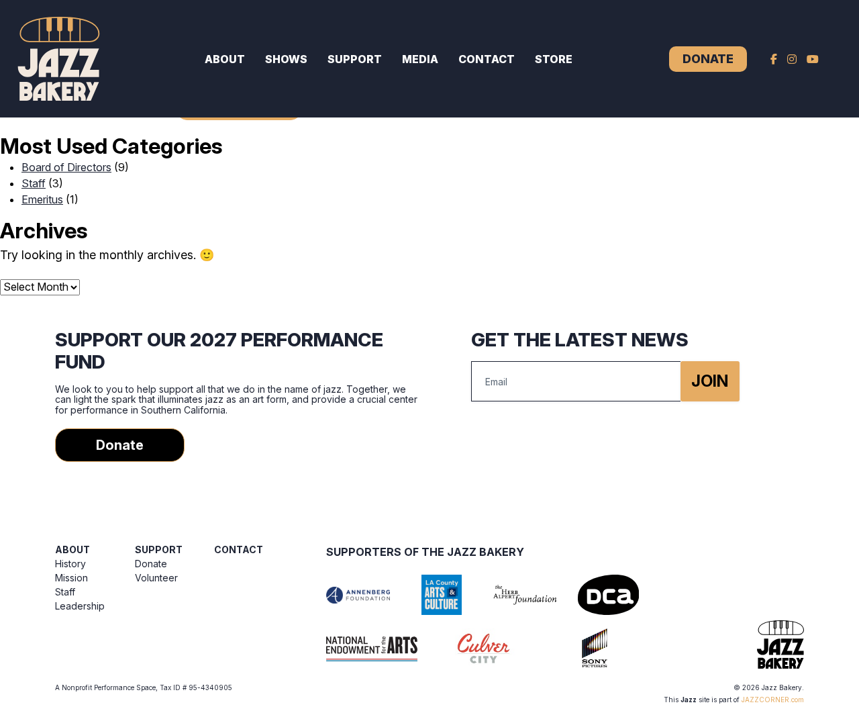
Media (420, 59)
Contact (486, 59)
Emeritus (42, 199)
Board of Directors (66, 167)
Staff (33, 183)
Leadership (80, 606)
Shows (286, 59)
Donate (708, 59)
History (70, 563)
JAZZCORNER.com (773, 700)
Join (709, 381)
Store (553, 59)
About (225, 59)
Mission (71, 577)
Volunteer (156, 577)
